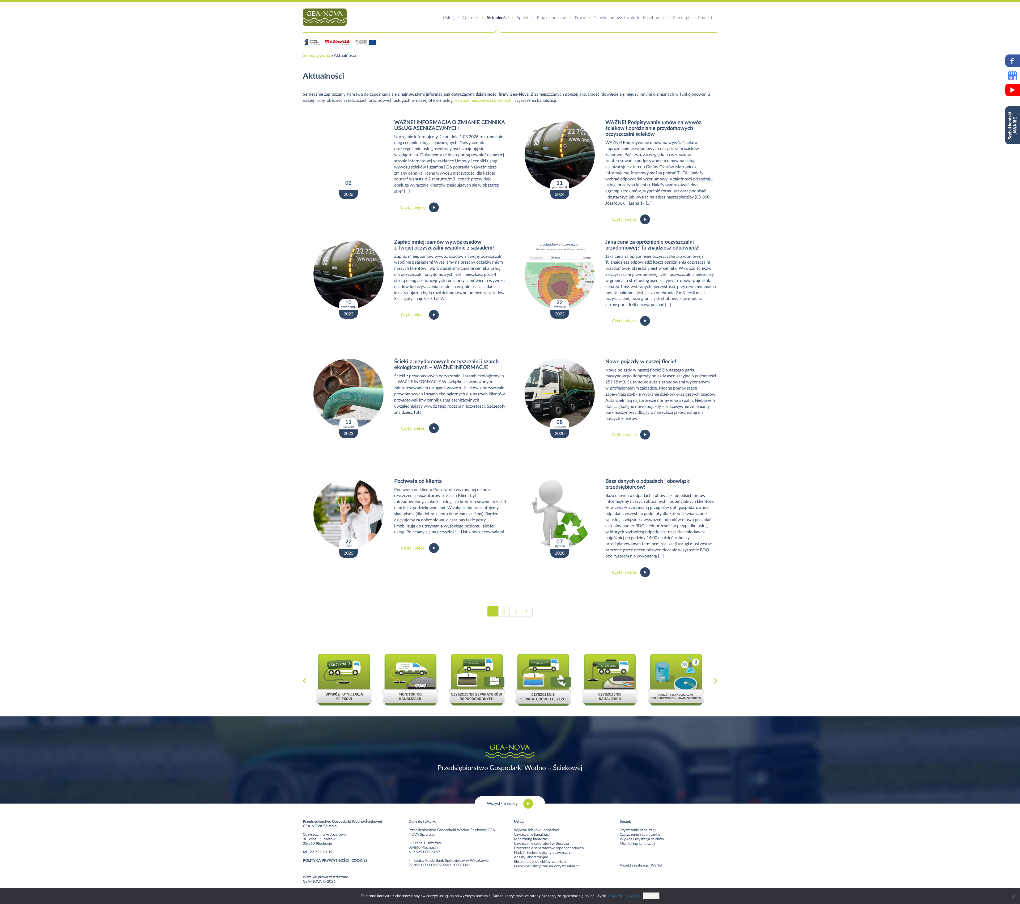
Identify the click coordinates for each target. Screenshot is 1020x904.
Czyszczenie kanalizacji (532, 835)
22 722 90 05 (321, 852)
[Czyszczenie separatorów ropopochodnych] (477, 680)
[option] (344, 680)
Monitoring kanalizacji (531, 839)
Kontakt (705, 18)
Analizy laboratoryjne (531, 857)
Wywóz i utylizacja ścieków (642, 839)
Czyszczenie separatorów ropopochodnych (549, 848)
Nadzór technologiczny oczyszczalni (543, 853)
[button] (304, 680)
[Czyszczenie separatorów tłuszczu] (543, 680)
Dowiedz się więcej (624, 896)
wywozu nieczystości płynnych (482, 100)
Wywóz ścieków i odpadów (536, 830)
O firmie (470, 18)
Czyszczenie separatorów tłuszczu (541, 844)
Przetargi (681, 18)
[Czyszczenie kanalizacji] (609, 680)
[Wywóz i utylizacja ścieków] (344, 680)
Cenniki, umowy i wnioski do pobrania (628, 18)
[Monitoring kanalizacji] (410, 680)
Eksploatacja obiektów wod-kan (540, 862)
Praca (580, 18)
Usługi (449, 18)
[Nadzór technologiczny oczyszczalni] (676, 680)
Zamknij (651, 896)
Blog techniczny (551, 18)
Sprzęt (522, 18)
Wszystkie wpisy (502, 803)
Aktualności (497, 18)
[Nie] (1013, 896)
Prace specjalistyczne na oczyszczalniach (547, 866)
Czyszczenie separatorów (640, 835)
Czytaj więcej (413, 207)
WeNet (656, 865)
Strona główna (316, 55)
